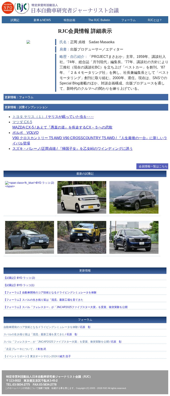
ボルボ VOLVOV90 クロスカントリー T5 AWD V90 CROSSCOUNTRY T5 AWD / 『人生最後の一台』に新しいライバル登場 (89, 138)
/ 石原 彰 (47, 327)
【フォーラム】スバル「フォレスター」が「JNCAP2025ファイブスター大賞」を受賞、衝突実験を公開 (66, 307)
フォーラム (128, 20)
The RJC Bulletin (99, 20)
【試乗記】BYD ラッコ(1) (19, 285)
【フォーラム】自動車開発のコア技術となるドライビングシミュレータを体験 (50, 292)
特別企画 (69, 20)
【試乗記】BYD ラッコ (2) (19, 277)
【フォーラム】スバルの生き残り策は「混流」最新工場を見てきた (43, 299)
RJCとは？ (155, 20)
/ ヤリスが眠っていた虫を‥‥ (53, 117)
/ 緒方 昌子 (37, 356)
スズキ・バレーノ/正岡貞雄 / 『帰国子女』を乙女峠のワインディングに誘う (72, 148)
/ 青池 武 (25, 349)
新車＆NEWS (42, 20)
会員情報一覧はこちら (153, 166)
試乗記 (15, 20)
